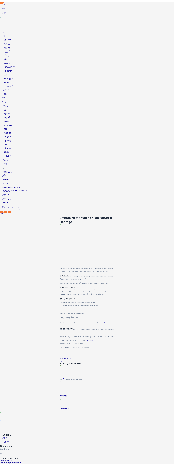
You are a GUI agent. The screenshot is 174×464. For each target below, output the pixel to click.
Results (3, 90)
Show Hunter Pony (7, 63)
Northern (4, 180)
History (5, 33)
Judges (3, 77)
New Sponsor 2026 (6, 171)
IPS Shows (6, 91)
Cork (3, 186)
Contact (3, 8)
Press (3, 4)
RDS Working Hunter (7, 55)
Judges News (6, 82)
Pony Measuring (7, 118)
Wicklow (4, 175)
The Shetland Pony (8, 141)
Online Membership (7, 39)
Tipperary (4, 178)
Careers (3, 7)
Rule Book (6, 43)
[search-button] (2, 3)
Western (4, 176)
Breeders (5, 60)
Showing (4, 58)
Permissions (6, 59)
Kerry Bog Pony (8, 68)
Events (3, 35)
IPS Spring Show (5, 174)
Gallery (5, 40)
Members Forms (7, 44)
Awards (5, 94)
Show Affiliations (5, 89)
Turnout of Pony (7, 47)
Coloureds (6, 75)
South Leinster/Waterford (7, 179)
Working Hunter (5, 54)
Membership (6, 37)
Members (4, 36)
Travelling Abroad (7, 48)
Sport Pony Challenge (8, 56)
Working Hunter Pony (8, 64)
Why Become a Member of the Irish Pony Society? (11, 187)
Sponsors (4, 97)
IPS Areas (5, 41)
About (3, 32)
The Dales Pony (8, 71)
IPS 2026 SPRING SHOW (7, 172)
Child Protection (8, 86)
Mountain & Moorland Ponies (9, 66)
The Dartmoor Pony (8, 70)
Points (5, 93)
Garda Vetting (7, 87)
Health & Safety (7, 52)
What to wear (6, 45)
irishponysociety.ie (77, 307)
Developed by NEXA (10, 462)
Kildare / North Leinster (6, 184)
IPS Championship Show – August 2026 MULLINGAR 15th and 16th (15, 190)
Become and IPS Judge (8, 79)
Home (3, 31)
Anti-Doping (6, 51)
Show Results (6, 95)
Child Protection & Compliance (9, 85)
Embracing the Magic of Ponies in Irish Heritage (11, 188)
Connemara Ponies (7, 74)
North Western (5, 182)
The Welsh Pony (8, 67)
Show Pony (6, 62)
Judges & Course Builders (8, 78)
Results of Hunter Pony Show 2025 (66, 358)
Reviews (4, 5)
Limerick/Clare (5, 183)
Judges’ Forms (6, 83)
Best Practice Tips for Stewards (10, 81)
